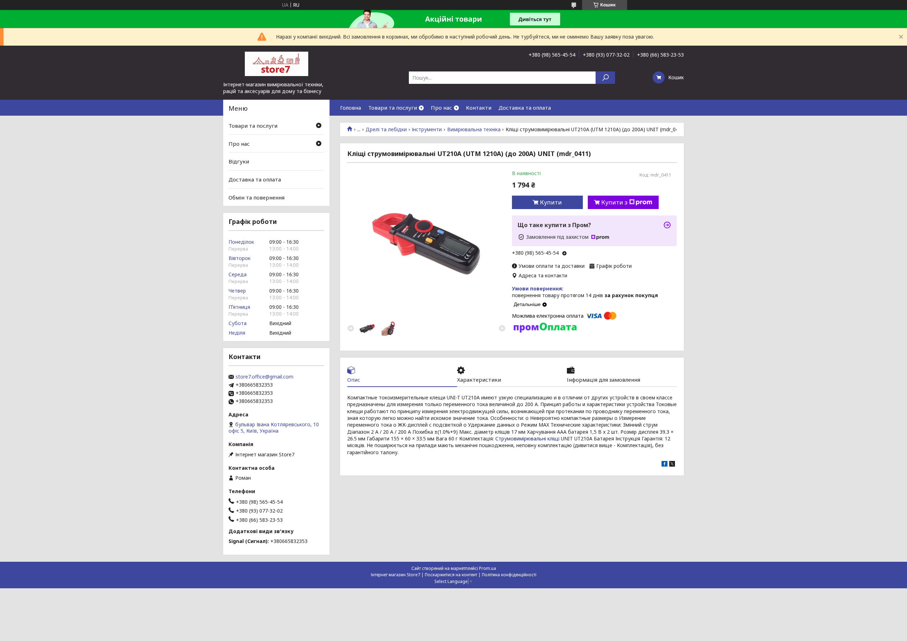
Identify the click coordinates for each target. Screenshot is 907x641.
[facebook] (664, 464)
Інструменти (427, 129)
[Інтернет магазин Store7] (276, 63)
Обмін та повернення (257, 197)
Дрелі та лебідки (386, 129)
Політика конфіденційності (509, 575)
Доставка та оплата (524, 107)
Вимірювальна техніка (474, 129)
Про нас (441, 107)
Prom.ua (487, 568)
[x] (672, 464)
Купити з (614, 202)
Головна (350, 107)
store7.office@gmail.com (264, 377)
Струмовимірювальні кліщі (527, 438)
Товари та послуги (392, 107)
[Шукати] (605, 77)
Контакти (478, 107)
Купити (551, 202)
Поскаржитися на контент (451, 575)
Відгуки (239, 161)
